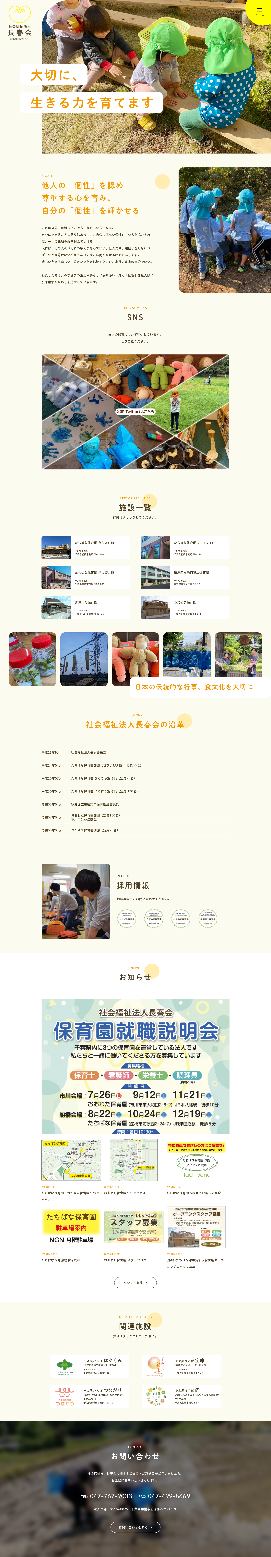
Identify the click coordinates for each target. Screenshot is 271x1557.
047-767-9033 (111, 1496)
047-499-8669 (169, 1496)
